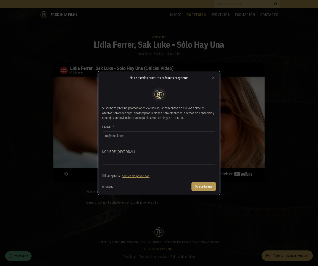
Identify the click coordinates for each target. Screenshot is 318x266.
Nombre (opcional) (118, 152)
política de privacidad (135, 176)
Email (108, 127)
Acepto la (128, 176)
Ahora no (108, 186)
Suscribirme (203, 186)
